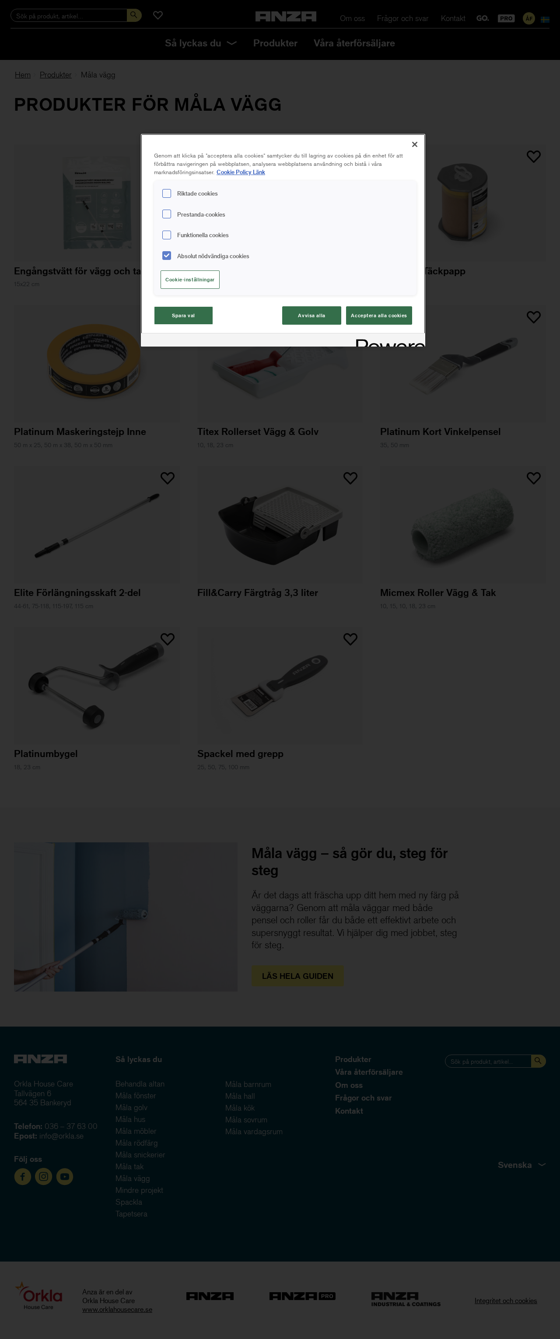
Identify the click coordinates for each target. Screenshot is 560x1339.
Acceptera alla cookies (379, 315)
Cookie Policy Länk (241, 171)
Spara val (183, 315)
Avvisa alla (311, 315)
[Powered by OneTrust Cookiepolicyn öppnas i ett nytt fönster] (387, 341)
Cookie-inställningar (189, 279)
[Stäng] (414, 144)
